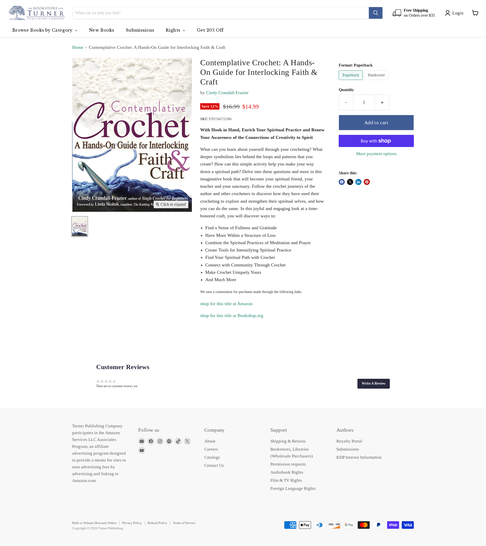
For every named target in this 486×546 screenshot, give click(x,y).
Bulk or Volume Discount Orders (94, 523)
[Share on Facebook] (342, 182)
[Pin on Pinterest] (367, 182)
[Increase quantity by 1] (382, 102)
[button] (373, 383)
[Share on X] (350, 182)
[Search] (375, 13)
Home (77, 47)
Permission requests (288, 464)
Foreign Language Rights (293, 488)
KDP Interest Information (359, 457)
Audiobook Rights (286, 472)
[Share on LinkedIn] (358, 182)
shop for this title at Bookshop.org (231, 315)
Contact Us (214, 465)
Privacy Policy (132, 523)
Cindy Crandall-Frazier (227, 92)
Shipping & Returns (288, 441)
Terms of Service (184, 523)
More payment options (376, 153)
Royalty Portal (349, 441)
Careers (211, 449)
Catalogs (212, 457)
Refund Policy (157, 523)
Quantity (346, 90)
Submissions (347, 449)
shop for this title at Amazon (226, 303)
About (209, 441)
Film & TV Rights (286, 480)
